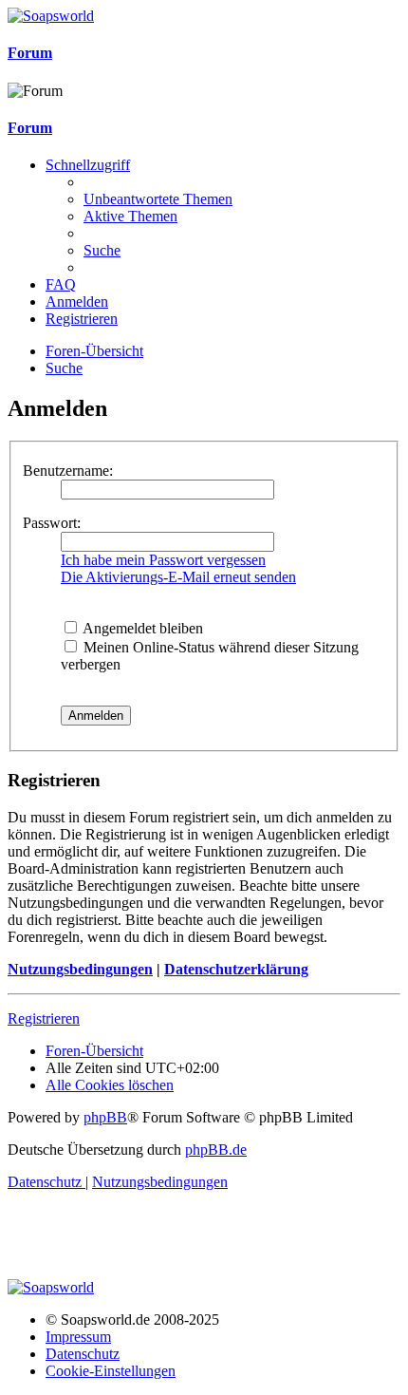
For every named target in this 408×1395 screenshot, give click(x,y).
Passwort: (52, 523)
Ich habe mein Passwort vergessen (163, 560)
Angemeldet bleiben (141, 628)
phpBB (105, 1117)
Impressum (78, 1337)
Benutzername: (68, 470)
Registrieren (44, 1018)
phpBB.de (216, 1149)
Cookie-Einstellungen (111, 1371)
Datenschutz (83, 1354)
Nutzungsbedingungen (80, 969)
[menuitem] (157, 199)
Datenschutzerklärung (236, 969)
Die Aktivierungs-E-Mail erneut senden (178, 577)
